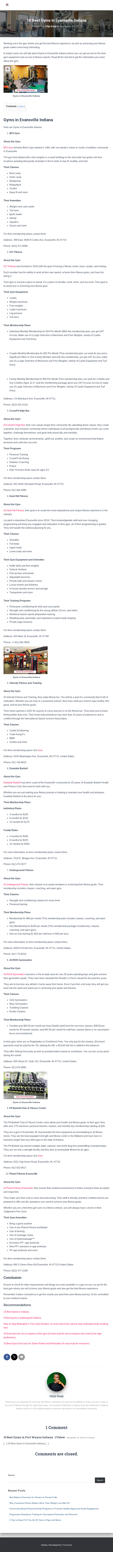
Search (11, 1475)
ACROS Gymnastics (14, 974)
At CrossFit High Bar (14, 425)
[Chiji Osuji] (56, 1381)
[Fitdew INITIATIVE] (8, 5)
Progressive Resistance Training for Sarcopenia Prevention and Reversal (43, 1514)
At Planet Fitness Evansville (18, 1188)
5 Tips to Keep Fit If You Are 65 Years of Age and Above (35, 1520)
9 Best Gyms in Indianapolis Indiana (22, 1318)
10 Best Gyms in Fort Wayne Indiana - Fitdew (34, 1437)
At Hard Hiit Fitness (14, 510)
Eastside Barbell (12, 782)
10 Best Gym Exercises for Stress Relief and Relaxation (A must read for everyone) (46, 1343)
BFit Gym (8, 147)
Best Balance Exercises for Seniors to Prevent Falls (33, 1497)
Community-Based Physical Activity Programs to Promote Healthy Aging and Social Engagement (54, 1508)
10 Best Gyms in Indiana (16, 1312)
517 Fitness (10, 266)
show (21, 106)
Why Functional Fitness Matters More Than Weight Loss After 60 (39, 1503)
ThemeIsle (67, 1545)
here (40, 750)
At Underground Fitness (16, 884)
